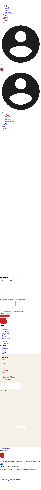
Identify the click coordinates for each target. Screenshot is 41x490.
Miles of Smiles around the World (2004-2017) (9, 377)
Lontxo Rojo (3, 350)
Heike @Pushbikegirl (4, 348)
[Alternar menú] (6, 6)
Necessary (2, 464)
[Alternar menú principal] (1, 69)
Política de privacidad (9, 313)
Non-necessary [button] (2, 467)
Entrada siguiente (2, 296)
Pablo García (3, 352)
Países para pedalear (4, 340)
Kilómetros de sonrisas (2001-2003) (7, 376)
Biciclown (3, 347)
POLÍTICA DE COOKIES (5, 447)
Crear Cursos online (4, 329)
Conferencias (4, 367)
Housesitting (3, 334)
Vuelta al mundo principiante (5, 342)
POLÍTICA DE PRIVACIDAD (6, 448)
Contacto (4, 362)
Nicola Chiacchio (4, 351)
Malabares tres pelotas (4, 336)
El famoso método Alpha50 (5, 331)
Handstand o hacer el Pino (5, 333)
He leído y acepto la (6, 313)
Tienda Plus (4, 372)
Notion (2, 339)
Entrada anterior (2, 295)
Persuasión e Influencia (4, 341)
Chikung (3, 328)
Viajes (3, 368)
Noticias (4, 378)
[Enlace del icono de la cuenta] (20, 63)
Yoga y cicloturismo (4, 343)
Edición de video (4, 330)
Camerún (8, 278)
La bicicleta (3, 335)
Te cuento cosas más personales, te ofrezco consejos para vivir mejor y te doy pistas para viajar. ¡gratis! (11, 479)
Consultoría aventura (5, 370)
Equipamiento (11, 278)
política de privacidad (13, 311)
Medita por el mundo (4, 337)
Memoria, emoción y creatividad (6, 338)
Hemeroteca (4, 360)
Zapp (2, 353)
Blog (6, 278)
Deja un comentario (2, 278)
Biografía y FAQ (5, 359)
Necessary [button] (1, 463)
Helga (2, 349)
